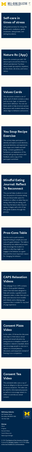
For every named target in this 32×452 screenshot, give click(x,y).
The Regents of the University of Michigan (17, 440)
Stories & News (5, 431)
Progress (3, 428)
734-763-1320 (5, 419)
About (3, 426)
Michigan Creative (13, 442)
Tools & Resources (6, 433)
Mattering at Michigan (7, 435)
